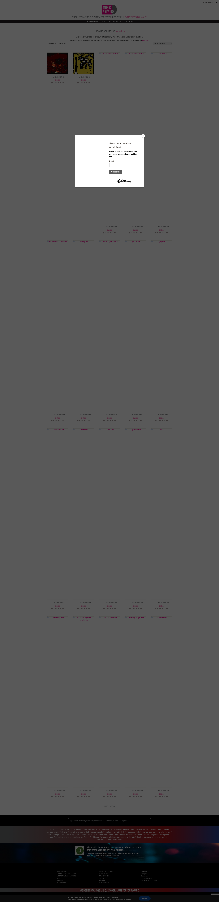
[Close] (143, 136)
